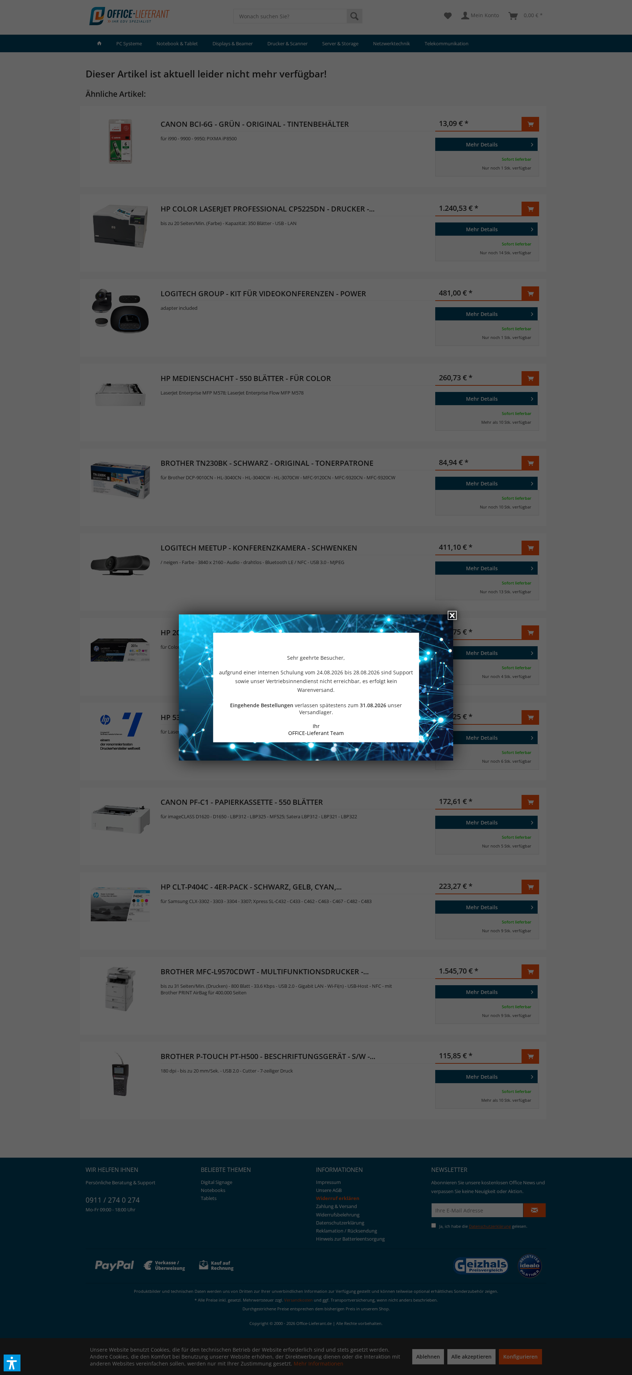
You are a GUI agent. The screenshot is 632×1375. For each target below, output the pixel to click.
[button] (12, 1363)
